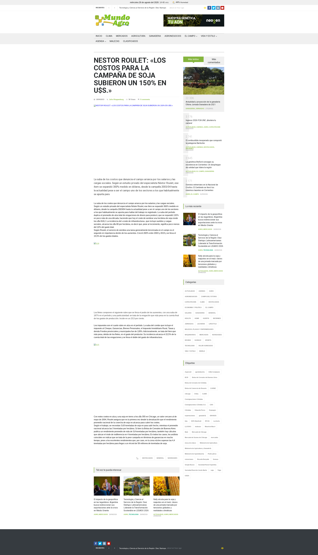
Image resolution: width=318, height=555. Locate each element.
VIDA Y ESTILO (208, 36)
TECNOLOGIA (134, 514)
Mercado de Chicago (199, 432)
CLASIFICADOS (130, 41)
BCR (186, 377)
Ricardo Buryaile (203, 459)
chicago (187, 394)
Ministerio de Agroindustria (194, 454)
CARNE (213, 388)
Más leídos (193, 59)
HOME (197, 318)
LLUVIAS (188, 426)
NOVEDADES (172, 458)
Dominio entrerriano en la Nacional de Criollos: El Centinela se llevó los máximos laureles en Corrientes (202, 187)
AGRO (96, 514)
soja (212, 470)
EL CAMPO (190, 36)
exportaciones (190, 416)
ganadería (202, 416)
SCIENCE (198, 340)
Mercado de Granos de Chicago (196, 437)
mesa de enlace (190, 443)
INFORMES (190, 149)
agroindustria (200, 372)
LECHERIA (201, 324)
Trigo (219, 470)
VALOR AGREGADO (206, 346)
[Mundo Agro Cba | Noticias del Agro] (112, 25)
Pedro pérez (212, 454)
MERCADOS (122, 36)
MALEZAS (114, 41)
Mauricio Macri (210, 426)
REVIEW (188, 340)
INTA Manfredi (196, 421)
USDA (187, 476)
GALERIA (188, 313)
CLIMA (109, 36)
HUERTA (206, 318)
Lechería (216, 421)
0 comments (145, 99)
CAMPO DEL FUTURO (209, 296)
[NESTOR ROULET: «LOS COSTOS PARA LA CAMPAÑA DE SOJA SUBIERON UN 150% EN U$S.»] (136, 137)
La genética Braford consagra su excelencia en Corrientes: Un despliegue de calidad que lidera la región (203, 165)
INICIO (99, 36)
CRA (211, 405)
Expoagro (212, 410)
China (196, 394)
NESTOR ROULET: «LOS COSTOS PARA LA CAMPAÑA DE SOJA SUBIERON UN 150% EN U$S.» (130, 75)
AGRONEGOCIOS (173, 36)
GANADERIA (155, 36)
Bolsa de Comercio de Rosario (195, 388)
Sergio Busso (189, 465)
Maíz (186, 432)
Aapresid (188, 372)
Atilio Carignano (214, 372)
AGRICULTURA (138, 36)
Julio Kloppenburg (116, 99)
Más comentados (214, 61)
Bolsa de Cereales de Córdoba (195, 383)
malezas (198, 426)
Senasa (215, 459)
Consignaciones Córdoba (194, 399)
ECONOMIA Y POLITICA (193, 307)
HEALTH (188, 318)
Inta (186, 421)
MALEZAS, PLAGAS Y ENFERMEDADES (199, 329)
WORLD (202, 351)
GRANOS (213, 416)
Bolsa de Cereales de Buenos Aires (204, 377)
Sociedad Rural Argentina (207, 465)
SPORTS (208, 340)
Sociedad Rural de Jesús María (196, 470)
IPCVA (207, 421)
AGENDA (100, 41)
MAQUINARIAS (190, 335)
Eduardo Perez (200, 410)
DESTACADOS (147, 458)
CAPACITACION (214, 127)
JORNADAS (200, 108)
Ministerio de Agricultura (208, 443)
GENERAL (160, 458)
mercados (214, 437)
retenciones (189, 459)
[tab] (193, 60)
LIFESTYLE (213, 324)
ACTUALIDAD (158, 514)
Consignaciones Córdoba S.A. (195, 405)
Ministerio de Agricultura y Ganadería (198, 448)
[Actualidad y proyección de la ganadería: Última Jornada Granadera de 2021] (203, 80)
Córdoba (188, 410)
